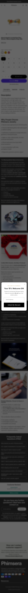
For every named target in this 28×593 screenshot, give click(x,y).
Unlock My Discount (14, 305)
